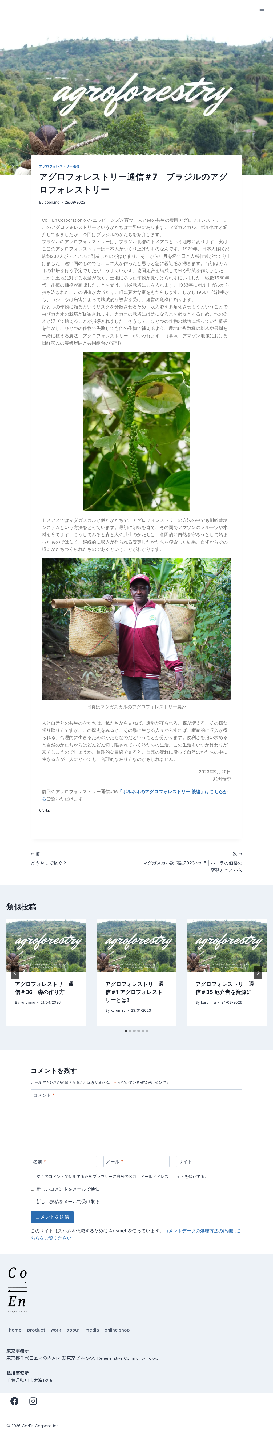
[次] (258, 972)
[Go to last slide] (15, 972)
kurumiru (27, 1002)
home (15, 1329)
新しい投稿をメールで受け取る (68, 1201)
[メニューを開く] (262, 10)
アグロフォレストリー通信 (59, 166)
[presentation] (46, 945)
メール (114, 1161)
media (92, 1329)
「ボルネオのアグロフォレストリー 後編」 (161, 791)
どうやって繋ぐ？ (49, 859)
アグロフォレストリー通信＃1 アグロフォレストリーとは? (134, 992)
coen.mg (52, 202)
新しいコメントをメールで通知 (68, 1189)
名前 (39, 1161)
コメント (44, 1095)
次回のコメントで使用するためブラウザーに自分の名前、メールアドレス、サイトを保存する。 (122, 1176)
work (55, 1329)
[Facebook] (14, 1401)
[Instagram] (33, 1401)
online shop (117, 1329)
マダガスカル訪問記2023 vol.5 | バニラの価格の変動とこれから (192, 862)
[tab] (126, 1031)
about (73, 1329)
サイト (185, 1161)
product (36, 1329)
